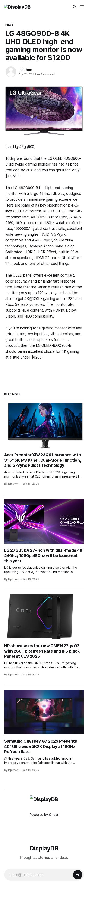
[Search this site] (74, 6)
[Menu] (81, 6)
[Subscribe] (77, 874)
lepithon (25, 70)
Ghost (53, 814)
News (9, 24)
